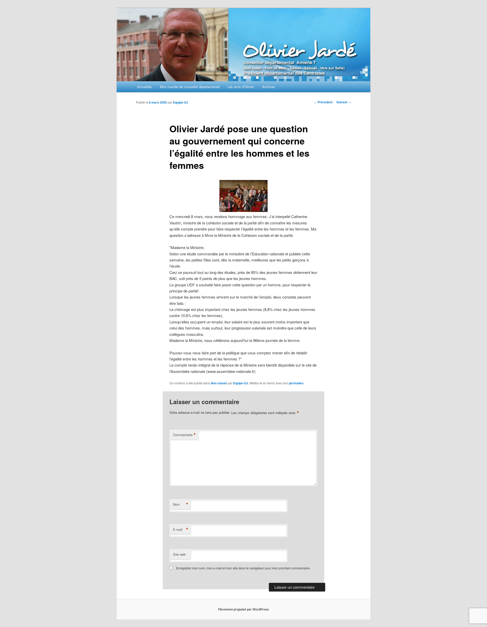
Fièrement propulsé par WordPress (243, 609)
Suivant (343, 102)
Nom (180, 504)
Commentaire (184, 435)
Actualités (144, 86)
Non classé (219, 383)
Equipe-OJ (180, 102)
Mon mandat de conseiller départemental (190, 86)
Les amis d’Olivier (241, 86)
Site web (179, 554)
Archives (268, 86)
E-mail (180, 529)
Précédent (323, 102)
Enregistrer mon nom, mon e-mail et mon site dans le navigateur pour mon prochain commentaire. (243, 568)
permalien (296, 383)
